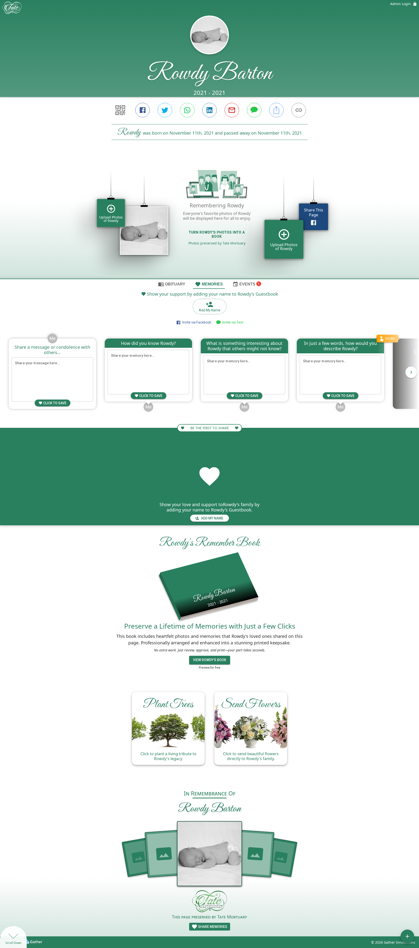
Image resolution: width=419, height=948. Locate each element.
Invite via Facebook (196, 322)
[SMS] (254, 110)
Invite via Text (232, 322)
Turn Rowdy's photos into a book (217, 234)
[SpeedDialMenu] (407, 936)
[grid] (209, 217)
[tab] (171, 284)
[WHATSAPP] (187, 110)
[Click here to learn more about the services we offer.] (209, 902)
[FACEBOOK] (142, 110)
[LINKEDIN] (209, 110)
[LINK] (298, 110)
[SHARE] (276, 110)
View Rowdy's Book (209, 660)
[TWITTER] (165, 110)
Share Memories (212, 927)
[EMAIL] (232, 110)
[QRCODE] (120, 110)
